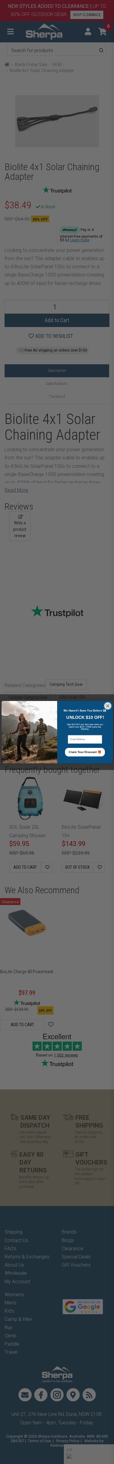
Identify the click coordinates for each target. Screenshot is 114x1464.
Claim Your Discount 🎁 (85, 751)
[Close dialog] (107, 705)
